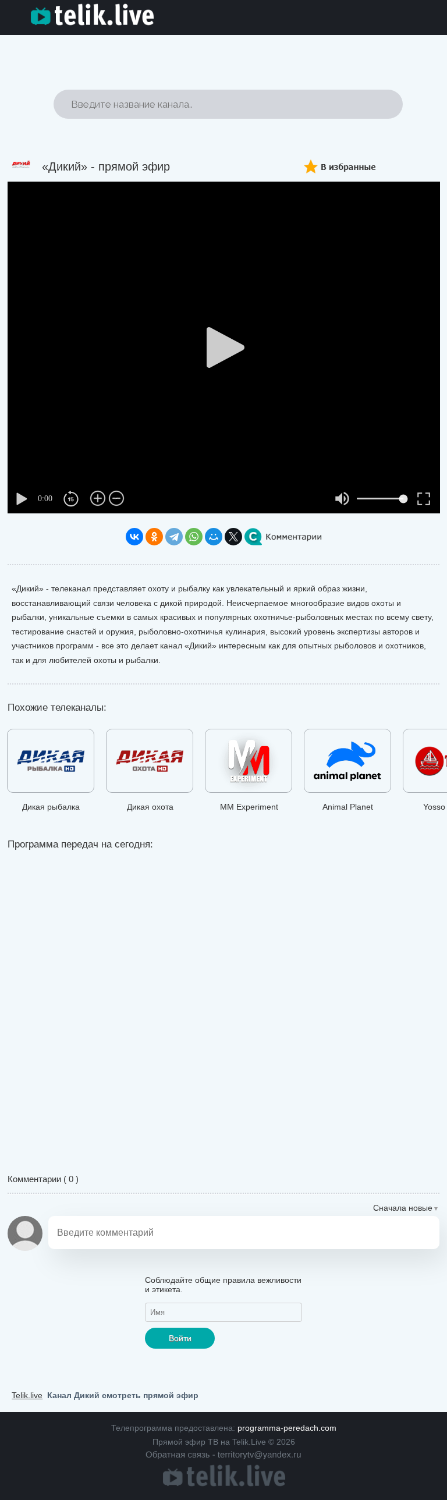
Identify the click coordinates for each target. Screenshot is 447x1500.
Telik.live (27, 1395)
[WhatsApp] (194, 536)
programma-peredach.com (286, 1427)
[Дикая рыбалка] (51, 763)
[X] (233, 536)
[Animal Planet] (347, 763)
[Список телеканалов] (223, 1483)
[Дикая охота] (149, 763)
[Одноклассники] (154, 536)
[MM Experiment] (248, 763)
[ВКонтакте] (134, 536)
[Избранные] (345, 163)
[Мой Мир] (213, 536)
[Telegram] (174, 536)
